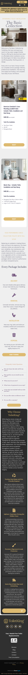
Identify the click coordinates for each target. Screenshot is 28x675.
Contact (14, 655)
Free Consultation (14, 657)
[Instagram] (11, 626)
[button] (20, 5)
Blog (14, 650)
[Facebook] (7, 626)
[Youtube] (19, 626)
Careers (14, 652)
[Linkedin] (15, 626)
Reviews (14, 647)
